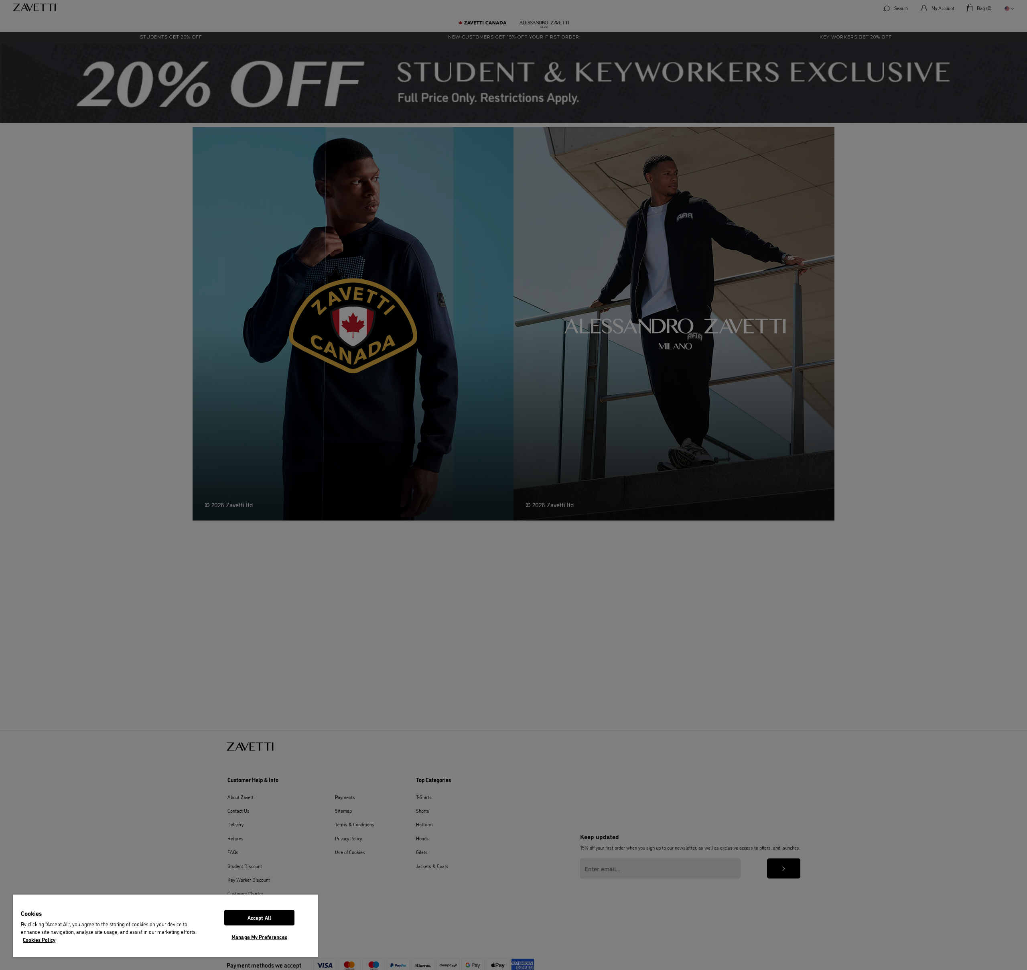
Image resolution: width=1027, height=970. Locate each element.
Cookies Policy (39, 939)
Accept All (259, 917)
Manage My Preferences (259, 936)
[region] (165, 926)
